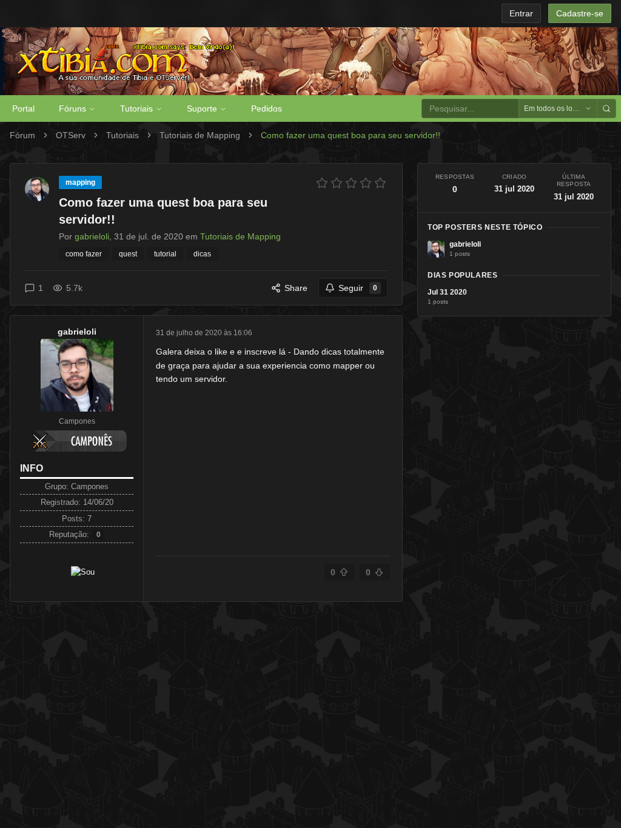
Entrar (521, 13)
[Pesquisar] (606, 108)
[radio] (322, 183)
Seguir (357, 288)
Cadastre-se (579, 13)
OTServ (71, 135)
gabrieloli (77, 331)
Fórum (22, 135)
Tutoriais (136, 108)
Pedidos (266, 108)
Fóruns (72, 108)
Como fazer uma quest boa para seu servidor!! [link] (350, 135)
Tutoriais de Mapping (199, 135)
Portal (23, 108)
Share (295, 288)
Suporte (202, 108)
